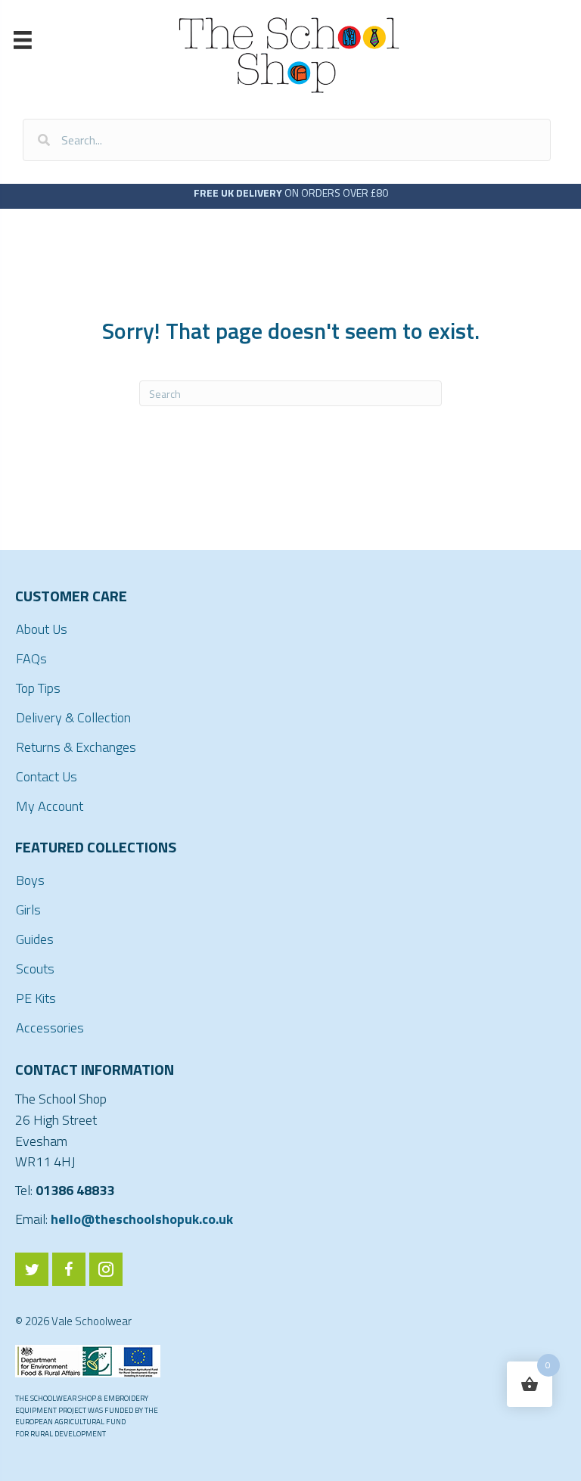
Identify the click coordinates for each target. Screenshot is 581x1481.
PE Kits (36, 998)
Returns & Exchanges (76, 747)
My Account (49, 806)
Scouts (35, 968)
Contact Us (46, 776)
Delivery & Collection (73, 717)
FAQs (31, 658)
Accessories (50, 1027)
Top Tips (38, 688)
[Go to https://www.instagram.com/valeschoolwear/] (106, 1269)
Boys (30, 880)
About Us (41, 629)
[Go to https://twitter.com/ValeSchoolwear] (31, 1269)
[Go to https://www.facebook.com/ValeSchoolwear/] (68, 1269)
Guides (35, 939)
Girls (28, 909)
